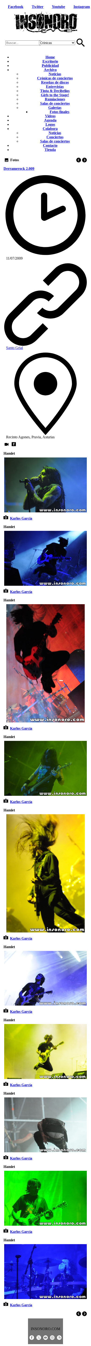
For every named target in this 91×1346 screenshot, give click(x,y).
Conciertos (54, 137)
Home (50, 57)
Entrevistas (55, 87)
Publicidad (50, 66)
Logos (50, 124)
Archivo (50, 70)
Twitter (37, 7)
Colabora (50, 129)
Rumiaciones (55, 99)
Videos (50, 116)
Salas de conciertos (55, 103)
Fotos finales (59, 112)
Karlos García (21, 518)
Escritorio (50, 61)
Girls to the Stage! (55, 95)
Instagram (82, 7)
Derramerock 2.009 (19, 169)
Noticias (55, 74)
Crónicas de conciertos (55, 78)
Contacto (50, 145)
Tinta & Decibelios (55, 91)
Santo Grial (14, 348)
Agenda (50, 120)
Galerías (54, 108)
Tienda (50, 150)
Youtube (58, 7)
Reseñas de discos (55, 82)
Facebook (15, 7)
